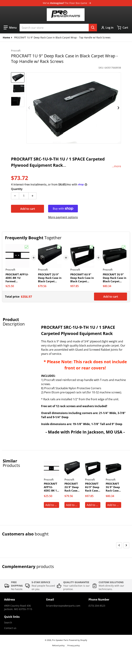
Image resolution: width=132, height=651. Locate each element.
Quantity (17, 189)
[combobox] (58, 27)
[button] (10, 27)
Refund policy (58, 645)
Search (8, 622)
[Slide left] (29, 108)
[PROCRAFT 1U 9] (17, 77)
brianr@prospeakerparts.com (63, 605)
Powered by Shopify (78, 640)
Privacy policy (73, 645)
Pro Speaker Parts (60, 640)
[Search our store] (93, 27)
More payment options (63, 217)
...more (116, 166)
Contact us (10, 628)
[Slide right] (118, 108)
